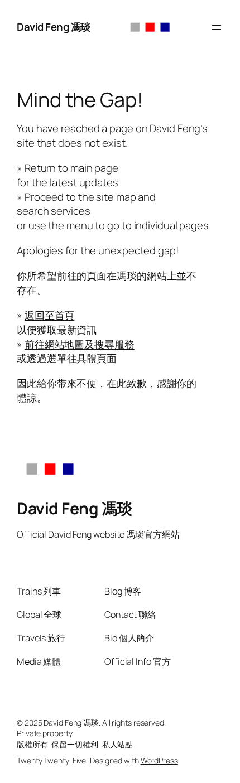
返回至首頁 (50, 315)
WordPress (159, 760)
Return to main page (71, 168)
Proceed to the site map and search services (86, 204)
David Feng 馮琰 (53, 27)
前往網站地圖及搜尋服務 (80, 344)
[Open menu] (216, 27)
